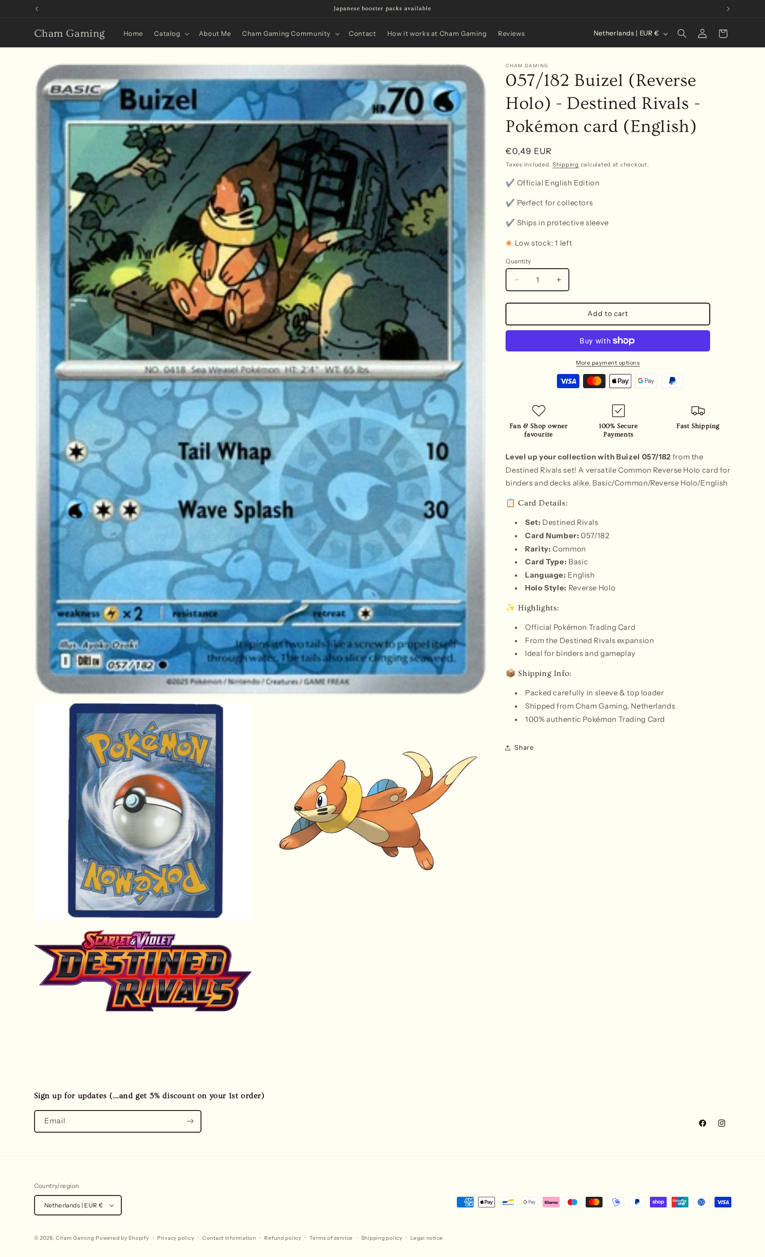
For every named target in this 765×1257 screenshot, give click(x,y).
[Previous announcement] (36, 9)
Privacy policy (175, 1238)
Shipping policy (381, 1238)
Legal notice (426, 1238)
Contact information (229, 1238)
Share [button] (523, 747)
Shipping (565, 164)
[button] (171, 33)
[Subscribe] (190, 1121)
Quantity (518, 261)
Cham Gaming (75, 1238)
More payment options (608, 362)
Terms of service (331, 1238)
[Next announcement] (728, 9)
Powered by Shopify (122, 1238)
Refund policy (282, 1238)
